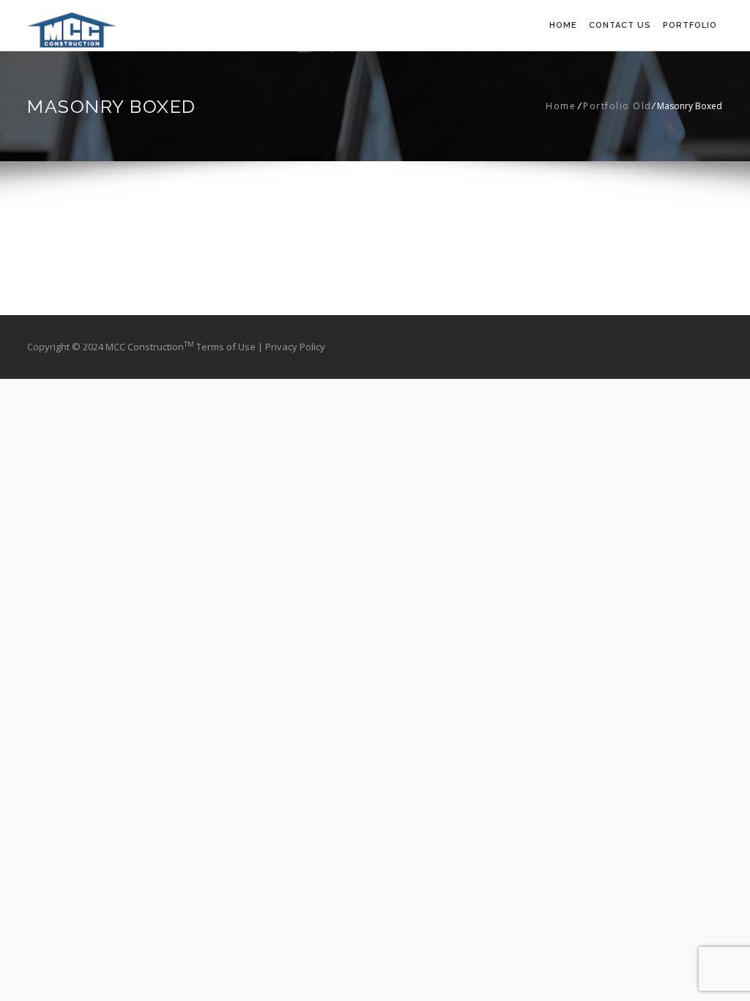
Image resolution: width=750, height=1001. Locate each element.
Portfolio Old (617, 106)
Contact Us (620, 25)
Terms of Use (227, 346)
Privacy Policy (295, 346)
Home (563, 25)
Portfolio (690, 25)
